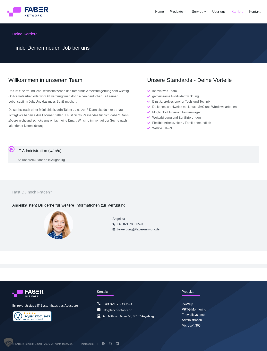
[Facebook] (103, 343)
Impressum (87, 343)
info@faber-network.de (117, 310)
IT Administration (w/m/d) (40, 151)
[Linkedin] (117, 343)
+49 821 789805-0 (117, 304)
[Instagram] (110, 343)
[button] (8, 342)
